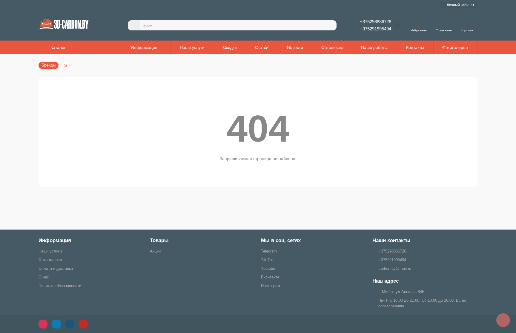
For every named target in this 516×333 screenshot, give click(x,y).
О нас (44, 277)
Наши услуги (192, 47)
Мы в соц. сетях (281, 240)
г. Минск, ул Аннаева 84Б (402, 291)
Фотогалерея (455, 47)
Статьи (261, 47)
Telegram (269, 251)
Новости (295, 47)
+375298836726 (375, 21)
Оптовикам (332, 47)
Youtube (268, 268)
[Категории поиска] (134, 25)
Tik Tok (267, 260)
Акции (155, 251)
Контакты (415, 47)
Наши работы (374, 47)
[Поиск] (330, 25)
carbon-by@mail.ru (395, 268)
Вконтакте (270, 277)
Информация (55, 240)
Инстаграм (270, 286)
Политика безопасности (60, 286)
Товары (159, 240)
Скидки (230, 47)
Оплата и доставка (56, 268)
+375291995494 (375, 28)
